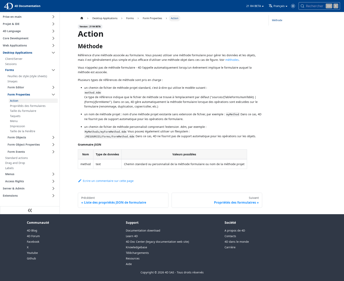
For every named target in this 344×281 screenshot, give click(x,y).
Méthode (277, 20)
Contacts (230, 236)
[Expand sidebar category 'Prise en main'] (53, 17)
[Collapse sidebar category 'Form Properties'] (53, 94)
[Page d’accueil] (81, 18)
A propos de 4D (235, 230)
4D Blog (32, 230)
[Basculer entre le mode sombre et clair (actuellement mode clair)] (293, 6)
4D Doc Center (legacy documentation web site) (157, 242)
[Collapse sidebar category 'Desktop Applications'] (53, 52)
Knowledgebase (136, 247)
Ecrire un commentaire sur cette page (108, 181)
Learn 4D (132, 236)
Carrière (230, 247)
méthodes (232, 60)
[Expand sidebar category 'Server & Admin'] (53, 188)
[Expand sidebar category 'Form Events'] (53, 152)
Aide (129, 264)
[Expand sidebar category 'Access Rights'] (53, 181)
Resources (133, 258)
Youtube (32, 253)
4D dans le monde (237, 242)
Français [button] (279, 6)
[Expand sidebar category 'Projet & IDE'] (53, 24)
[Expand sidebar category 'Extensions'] (53, 195)
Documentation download (143, 230)
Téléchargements (137, 253)
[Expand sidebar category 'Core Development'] (53, 38)
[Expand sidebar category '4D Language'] (53, 31)
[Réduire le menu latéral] (30, 210)
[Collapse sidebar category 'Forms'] (53, 70)
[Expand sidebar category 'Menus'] (53, 174)
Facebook (33, 242)
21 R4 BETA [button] (253, 6)
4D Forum (33, 236)
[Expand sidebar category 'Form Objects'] (53, 137)
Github (31, 258)
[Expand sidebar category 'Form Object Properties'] (53, 144)
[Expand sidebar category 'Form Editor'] (53, 87)
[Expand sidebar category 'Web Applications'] (53, 45)
